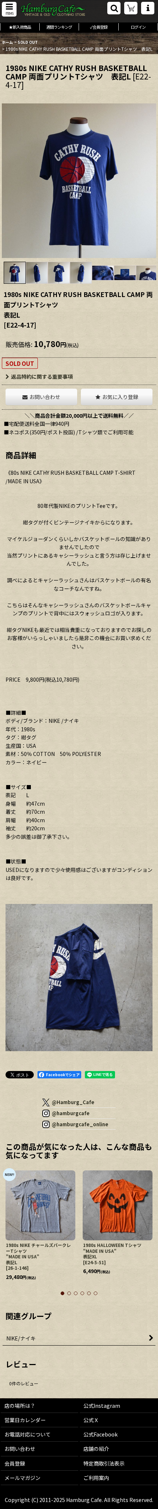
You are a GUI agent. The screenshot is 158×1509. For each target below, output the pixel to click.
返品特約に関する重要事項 (42, 376)
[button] (9, 9)
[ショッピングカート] (130, 8)
